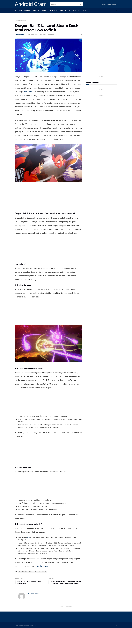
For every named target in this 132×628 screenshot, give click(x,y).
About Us (75, 10)
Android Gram (31, 4)
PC (36, 571)
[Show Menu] (15, 10)
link (28, 537)
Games (26, 10)
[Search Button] (81, 4)
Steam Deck (42, 571)
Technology (36, 10)
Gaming (31, 571)
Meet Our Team (65, 10)
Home (16, 20)
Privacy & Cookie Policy (50, 10)
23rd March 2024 (32, 34)
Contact (85, 10)
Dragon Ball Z (23, 571)
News (20, 10)
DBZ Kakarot (29, 92)
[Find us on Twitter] (116, 10)
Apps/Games (22, 20)
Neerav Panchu (20, 34)
